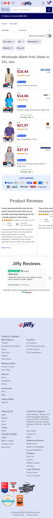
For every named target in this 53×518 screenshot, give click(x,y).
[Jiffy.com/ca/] (26, 325)
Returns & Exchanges (35, 447)
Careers (29, 460)
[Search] (49, 9)
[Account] (43, 3)
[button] (5, 10)
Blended (6, 48)
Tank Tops (5, 353)
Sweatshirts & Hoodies (10, 346)
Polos (3, 349)
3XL (19, 42)
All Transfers (31, 343)
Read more (6, 248)
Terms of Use (32, 515)
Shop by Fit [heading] (7, 411)
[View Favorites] (13, 3)
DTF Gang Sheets (33, 353)
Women (4, 418)
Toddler (4, 428)
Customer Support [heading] (35, 411)
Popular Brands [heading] (9, 434)
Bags (3, 395)
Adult (3, 415)
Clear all (20, 48)
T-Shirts (4, 343)
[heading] (26, 107)
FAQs (28, 437)
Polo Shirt (7, 42)
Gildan (4, 437)
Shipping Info (31, 444)
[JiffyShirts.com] (26, 3)
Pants (3, 377)
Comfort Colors (7, 444)
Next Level (5, 447)
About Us (30, 456)
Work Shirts (6, 359)
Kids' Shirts (5, 370)
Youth (3, 424)
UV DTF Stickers (33, 349)
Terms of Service (33, 476)
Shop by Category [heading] (10, 336)
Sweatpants (6, 381)
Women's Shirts (7, 367)
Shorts (4, 384)
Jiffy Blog (30, 466)
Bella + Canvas (7, 441)
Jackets (4, 356)
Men (3, 421)
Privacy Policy (32, 472)
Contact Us (30, 434)
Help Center (31, 431)
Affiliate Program (33, 463)
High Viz (4, 402)
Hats (3, 392)
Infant (3, 431)
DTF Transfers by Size (35, 346)
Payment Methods (33, 450)
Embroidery (33, 42)
